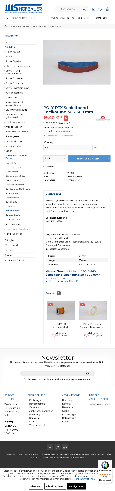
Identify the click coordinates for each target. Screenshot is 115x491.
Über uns (9, 250)
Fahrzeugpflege (13, 233)
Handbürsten (11, 163)
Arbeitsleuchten (13, 127)
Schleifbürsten (11, 202)
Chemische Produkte (16, 229)
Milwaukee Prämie (14, 260)
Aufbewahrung (13, 224)
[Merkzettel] (100, 9)
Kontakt (8, 255)
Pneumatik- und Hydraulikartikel (13, 116)
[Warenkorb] (107, 9)
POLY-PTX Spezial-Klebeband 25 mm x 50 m (93, 325)
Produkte (9, 47)
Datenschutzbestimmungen (44, 379)
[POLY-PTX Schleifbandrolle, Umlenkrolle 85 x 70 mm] (61, 310)
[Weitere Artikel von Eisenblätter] (103, 119)
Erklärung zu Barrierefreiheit (37, 402)
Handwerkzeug (13, 141)
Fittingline (9, 240)
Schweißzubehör (14, 83)
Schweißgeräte (13, 61)
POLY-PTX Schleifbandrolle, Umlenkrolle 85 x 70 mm (61, 326)
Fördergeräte (12, 136)
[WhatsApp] (65, 447)
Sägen (8, 150)
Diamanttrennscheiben (15, 176)
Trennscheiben (11, 171)
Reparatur (34, 418)
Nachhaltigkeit (36, 414)
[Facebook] (50, 447)
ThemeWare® (78, 458)
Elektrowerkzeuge (15, 122)
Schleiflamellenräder (14, 197)
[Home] (8, 18)
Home (7, 42)
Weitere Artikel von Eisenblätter (65, 281)
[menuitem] (107, 9)
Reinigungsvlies (12, 193)
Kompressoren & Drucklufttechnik (13, 103)
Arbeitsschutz (12, 219)
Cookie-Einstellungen (69, 413)
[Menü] (110, 461)
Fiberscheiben (11, 180)
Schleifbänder (12, 210)
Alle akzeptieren (55, 486)
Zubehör (53, 293)
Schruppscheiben (13, 167)
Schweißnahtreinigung (17, 88)
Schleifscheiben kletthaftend (17, 189)
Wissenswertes (12, 245)
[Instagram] (57, 447)
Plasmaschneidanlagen (17, 66)
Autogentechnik (14, 92)
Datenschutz (69, 418)
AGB (31, 421)
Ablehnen (36, 486)
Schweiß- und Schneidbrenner (12, 72)
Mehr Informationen (84, 479)
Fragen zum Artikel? (59, 278)
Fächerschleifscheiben (14, 184)
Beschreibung (53, 194)
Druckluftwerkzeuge (16, 109)
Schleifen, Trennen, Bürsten (15, 157)
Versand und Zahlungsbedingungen (41, 409)
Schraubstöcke (13, 146)
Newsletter (68, 407)
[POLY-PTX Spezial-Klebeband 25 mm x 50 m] (93, 310)
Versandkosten (50, 454)
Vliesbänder (10, 206)
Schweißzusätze (14, 78)
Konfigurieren (76, 486)
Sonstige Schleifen (13, 215)
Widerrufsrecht (37, 425)
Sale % (8, 56)
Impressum (68, 421)
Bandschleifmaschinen (17, 131)
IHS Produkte (12, 51)
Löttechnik (11, 97)
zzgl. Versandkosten (62, 131)
